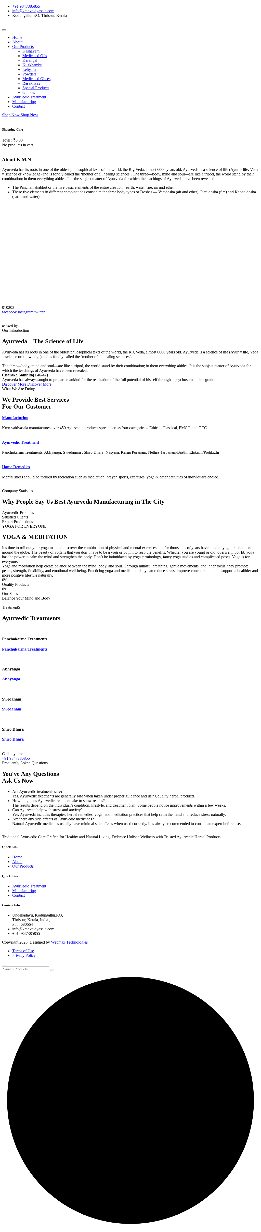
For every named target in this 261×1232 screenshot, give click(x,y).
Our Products (23, 46)
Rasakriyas (31, 83)
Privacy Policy (24, 955)
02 (8, 307)
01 (4, 307)
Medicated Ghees (36, 79)
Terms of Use (23, 951)
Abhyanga (11, 679)
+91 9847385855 (26, 6)
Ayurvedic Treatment (29, 97)
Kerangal (29, 60)
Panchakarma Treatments (24, 649)
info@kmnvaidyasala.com (33, 11)
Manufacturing (24, 101)
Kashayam (31, 51)
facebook (9, 312)
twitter (39, 312)
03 (12, 307)
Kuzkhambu (32, 65)
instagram (25, 312)
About (17, 42)
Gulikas (28, 92)
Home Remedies (16, 467)
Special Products (35, 88)
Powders (29, 74)
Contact (18, 106)
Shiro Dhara (13, 739)
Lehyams (29, 69)
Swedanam (11, 709)
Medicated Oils (34, 56)
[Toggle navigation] (4, 30)
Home (17, 37)
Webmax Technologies (69, 942)
